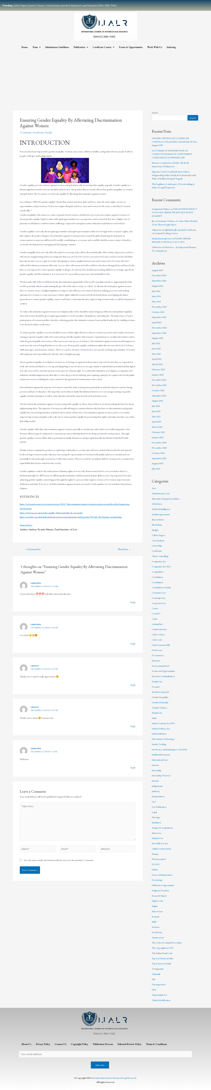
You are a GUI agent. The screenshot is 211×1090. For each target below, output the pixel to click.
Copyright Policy (79, 1044)
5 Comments (26, 132)
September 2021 (159, 395)
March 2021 (157, 426)
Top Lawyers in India (161, 963)
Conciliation (157, 576)
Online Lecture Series (161, 848)
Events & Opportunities (131, 47)
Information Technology (163, 738)
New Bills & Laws (160, 843)
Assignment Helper (161, 208)
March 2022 (157, 364)
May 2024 (156, 301)
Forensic (156, 686)
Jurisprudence (158, 796)
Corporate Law (159, 603)
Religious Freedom (160, 890)
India (154, 718)
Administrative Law (160, 493)
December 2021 (159, 379)
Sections (155, 926)
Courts (155, 608)
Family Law (157, 681)
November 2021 (159, 385)
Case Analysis (158, 540)
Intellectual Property (161, 754)
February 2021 (158, 432)
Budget (155, 529)
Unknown (36, 583)
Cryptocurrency (159, 629)
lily (153, 220)
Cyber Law (157, 639)
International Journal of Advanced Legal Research (113, 1077)
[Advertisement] (105, 74)
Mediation (156, 822)
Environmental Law (161, 665)
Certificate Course (102, 47)
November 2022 (159, 327)
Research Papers (159, 895)
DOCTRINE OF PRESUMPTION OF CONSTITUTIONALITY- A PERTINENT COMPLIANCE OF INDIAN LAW (172, 154)
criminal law (157, 624)
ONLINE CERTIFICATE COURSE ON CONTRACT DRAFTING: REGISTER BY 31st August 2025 (174, 142)
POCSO (156, 864)
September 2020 (159, 458)
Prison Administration (162, 874)
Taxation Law (158, 937)
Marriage (156, 817)
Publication (79, 47)
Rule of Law (157, 911)
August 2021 (157, 400)
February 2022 (158, 369)
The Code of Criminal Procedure (167, 942)
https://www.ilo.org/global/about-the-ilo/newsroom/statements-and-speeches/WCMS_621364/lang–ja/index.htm (71, 516)
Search (155, 112)
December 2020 (159, 442)
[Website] (117, 849)
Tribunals (156, 974)
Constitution (157, 582)
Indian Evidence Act (161, 728)
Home (24, 47)
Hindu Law (157, 712)
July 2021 (156, 405)
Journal (155, 780)
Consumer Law (159, 592)
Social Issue (38, 132)
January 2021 (158, 437)
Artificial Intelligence (161, 509)
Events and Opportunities (163, 670)
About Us (26, 1044)
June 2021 (156, 411)
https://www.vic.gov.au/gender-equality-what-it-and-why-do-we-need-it (51, 512)
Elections (156, 660)
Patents (155, 853)
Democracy (157, 650)
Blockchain (157, 524)
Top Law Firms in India (162, 958)
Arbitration (157, 503)
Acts (154, 488)
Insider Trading (159, 744)
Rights (155, 906)
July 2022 (156, 343)
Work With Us (154, 47)
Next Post (124, 549)
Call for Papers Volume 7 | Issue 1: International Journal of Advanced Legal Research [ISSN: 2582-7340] (59, 5)
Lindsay (35, 666)
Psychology (157, 879)
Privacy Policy (43, 1044)
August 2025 (157, 270)
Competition (157, 571)
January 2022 (158, 374)
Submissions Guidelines (57, 47)
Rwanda (155, 916)
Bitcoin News (158, 519)
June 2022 (156, 348)
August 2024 (157, 285)
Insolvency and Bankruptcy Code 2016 (169, 749)
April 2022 (156, 358)
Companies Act (159, 561)
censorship (157, 545)
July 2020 (156, 468)
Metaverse (156, 833)
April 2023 (156, 322)
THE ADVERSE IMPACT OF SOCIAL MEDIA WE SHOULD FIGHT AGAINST (174, 212)
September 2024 (159, 280)
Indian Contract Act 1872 (163, 723)
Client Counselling (160, 556)
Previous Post (33, 549)
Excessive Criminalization (163, 676)
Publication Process (103, 1044)
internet (155, 765)
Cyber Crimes (158, 634)
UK (153, 979)
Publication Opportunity (163, 885)
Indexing (171, 47)
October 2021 (158, 390)
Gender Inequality (160, 697)
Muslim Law (157, 838)
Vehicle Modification (161, 1000)
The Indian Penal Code (162, 953)
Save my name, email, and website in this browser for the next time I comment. (59, 860)
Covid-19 (156, 613)
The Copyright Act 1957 (163, 947)
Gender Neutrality (160, 702)
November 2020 (159, 447)
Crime (155, 618)
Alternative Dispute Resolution (165, 498)
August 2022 (157, 338)
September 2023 (159, 317)
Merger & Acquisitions (162, 827)
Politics (155, 869)
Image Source (26, 524)
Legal (154, 812)
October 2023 (158, 311)
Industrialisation (159, 733)
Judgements (157, 785)
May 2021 (156, 416)
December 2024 (159, 275)
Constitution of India (161, 587)
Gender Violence (159, 707)
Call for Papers (158, 535)
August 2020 (157, 463)
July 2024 (156, 291)
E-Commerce (158, 655)
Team (35, 47)
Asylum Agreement (160, 514)
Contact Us (60, 1044)
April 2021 (156, 421)
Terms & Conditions (156, 1044)
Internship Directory (161, 775)
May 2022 (156, 353)
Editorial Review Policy (129, 1044)
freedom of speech (160, 691)
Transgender (158, 968)
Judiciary (156, 791)
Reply (133, 602)
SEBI (154, 921)
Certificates (157, 550)
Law (154, 801)
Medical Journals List (161, 238)
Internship (156, 770)
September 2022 (159, 332)
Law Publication (159, 806)
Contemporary (159, 597)
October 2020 (158, 453)
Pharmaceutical (159, 859)
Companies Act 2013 (161, 566)
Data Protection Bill (161, 644)
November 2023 (159, 306)
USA (154, 989)
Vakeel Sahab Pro (159, 994)
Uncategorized (158, 984)
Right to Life (157, 900)
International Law (160, 759)
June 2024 (156, 296)
